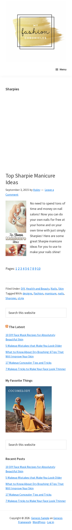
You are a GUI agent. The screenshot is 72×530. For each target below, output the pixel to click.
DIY (23, 288)
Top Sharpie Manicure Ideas (30, 179)
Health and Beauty (37, 288)
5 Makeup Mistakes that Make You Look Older (34, 345)
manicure (50, 293)
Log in (50, 522)
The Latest (17, 327)
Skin (61, 288)
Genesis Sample (40, 518)
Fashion (38, 293)
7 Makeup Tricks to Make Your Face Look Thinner (36, 369)
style (21, 298)
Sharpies (11, 298)
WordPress (39, 522)
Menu (63, 69)
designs (27, 293)
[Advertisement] (36, 135)
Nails (54, 288)
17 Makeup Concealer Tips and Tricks (29, 362)
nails (61, 293)
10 (38, 268)
